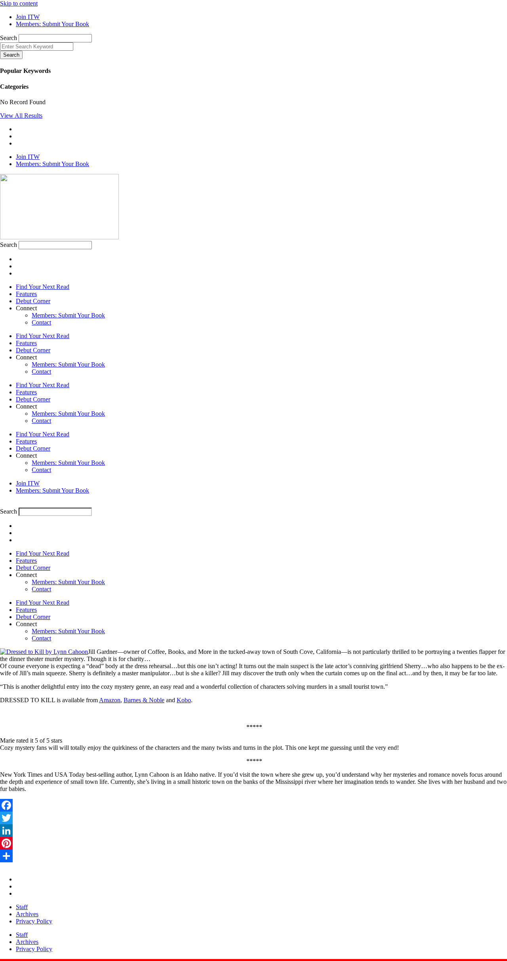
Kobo (184, 700)
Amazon (109, 700)
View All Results (21, 115)
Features (26, 293)
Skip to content (19, 3)
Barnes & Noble (144, 700)
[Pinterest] (253, 843)
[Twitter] (253, 818)
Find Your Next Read (42, 286)
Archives (27, 914)
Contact (41, 322)
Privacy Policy (34, 921)
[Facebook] (253, 805)
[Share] (253, 856)
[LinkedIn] (253, 830)
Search (8, 37)
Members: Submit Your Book (68, 315)
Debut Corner (33, 301)
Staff (22, 907)
